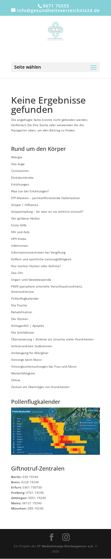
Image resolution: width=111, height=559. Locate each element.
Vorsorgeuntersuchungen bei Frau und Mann (43, 366)
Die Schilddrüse (22, 332)
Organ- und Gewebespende (31, 279)
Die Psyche (19, 305)
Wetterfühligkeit (23, 373)
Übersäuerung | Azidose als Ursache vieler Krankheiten (52, 339)
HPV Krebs (18, 239)
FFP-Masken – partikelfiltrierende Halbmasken (45, 198)
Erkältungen (20, 184)
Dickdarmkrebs (22, 177)
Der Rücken (19, 319)
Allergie (16, 157)
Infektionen (19, 245)
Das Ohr (17, 273)
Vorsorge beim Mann (26, 359)
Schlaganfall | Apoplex (27, 325)
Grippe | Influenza (24, 205)
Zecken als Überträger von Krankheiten (40, 387)
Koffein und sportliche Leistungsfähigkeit (41, 259)
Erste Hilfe (19, 225)
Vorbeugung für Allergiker (29, 353)
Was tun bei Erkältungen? (30, 191)
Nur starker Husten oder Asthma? (36, 266)
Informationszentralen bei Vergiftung (38, 252)
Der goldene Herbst (25, 218)
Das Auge (18, 164)
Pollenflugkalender (25, 298)
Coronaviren (20, 171)
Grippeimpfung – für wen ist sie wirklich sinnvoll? (47, 211)
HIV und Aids (20, 232)
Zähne (15, 380)
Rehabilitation (21, 312)
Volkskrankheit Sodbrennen (31, 346)
